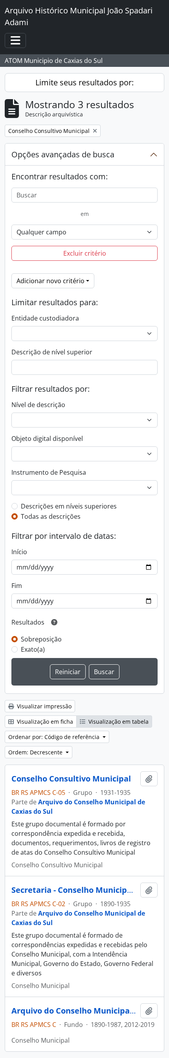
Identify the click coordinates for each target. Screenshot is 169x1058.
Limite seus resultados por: (84, 82)
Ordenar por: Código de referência (54, 737)
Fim (16, 585)
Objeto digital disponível (47, 438)
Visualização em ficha (44, 721)
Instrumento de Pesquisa (48, 472)
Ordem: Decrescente (36, 752)
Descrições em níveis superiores (69, 506)
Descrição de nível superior (51, 352)
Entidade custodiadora (45, 318)
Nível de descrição (38, 404)
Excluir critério (84, 253)
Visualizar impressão (43, 706)
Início (19, 551)
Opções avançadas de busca (62, 154)
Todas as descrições (51, 516)
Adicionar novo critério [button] (50, 280)
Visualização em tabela (118, 721)
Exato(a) (33, 649)
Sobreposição (41, 639)
